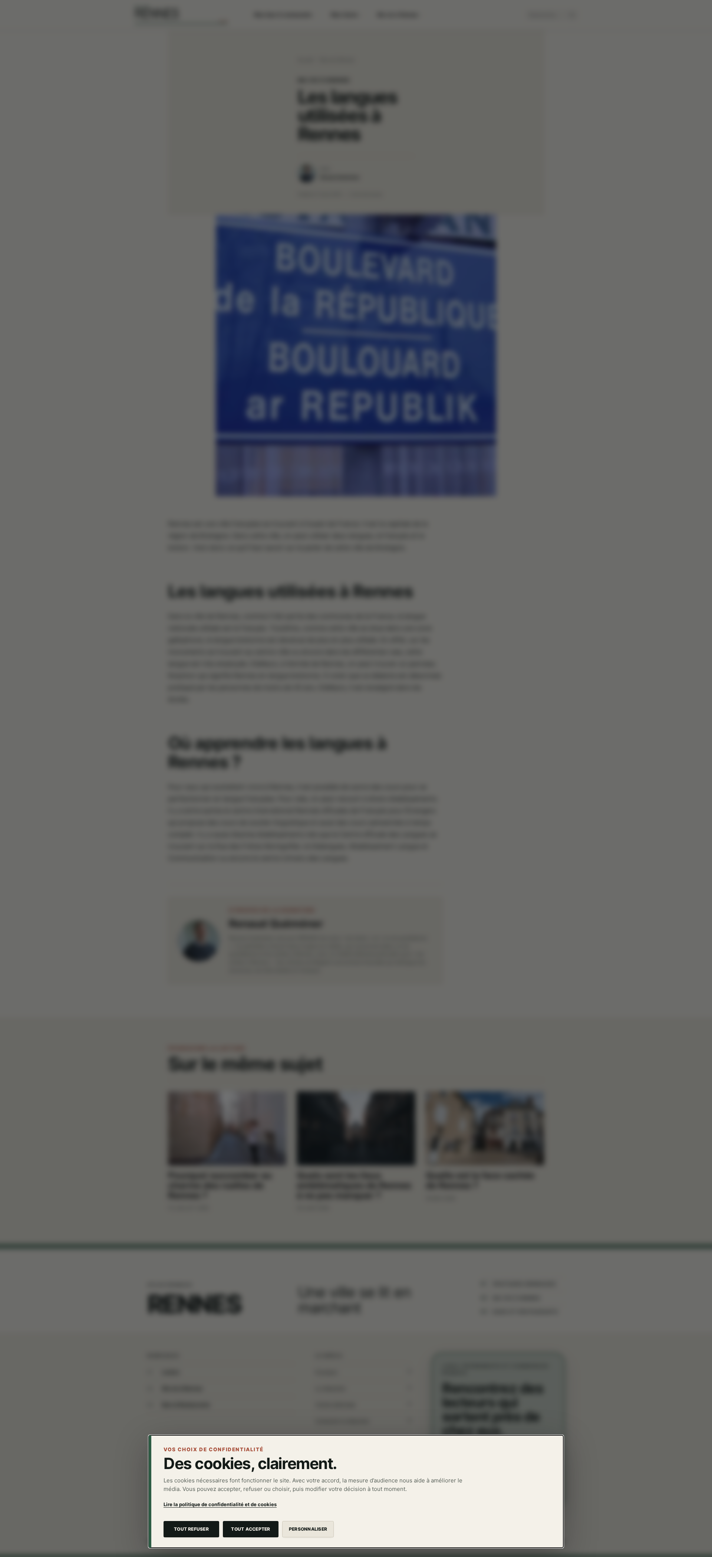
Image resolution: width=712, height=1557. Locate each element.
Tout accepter (250, 1529)
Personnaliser (308, 1529)
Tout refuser (191, 1529)
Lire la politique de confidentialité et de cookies (220, 1504)
